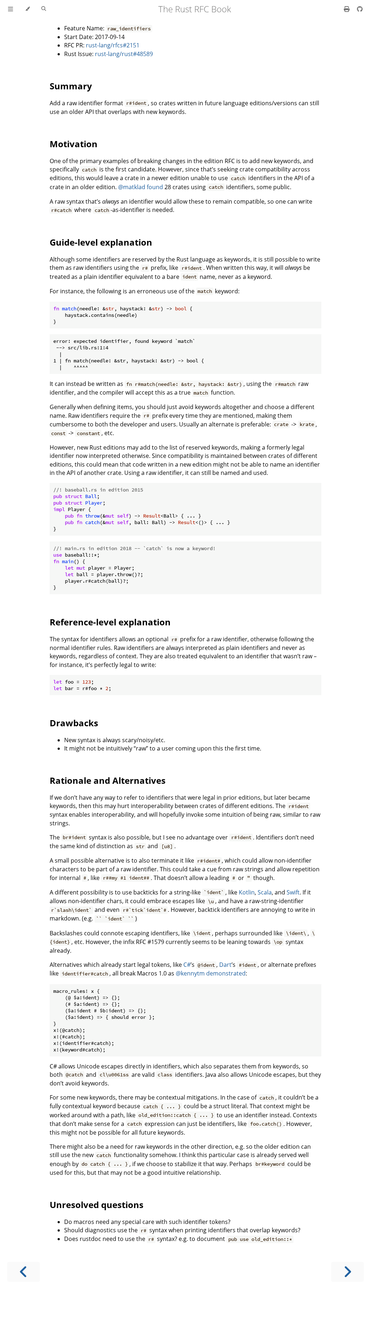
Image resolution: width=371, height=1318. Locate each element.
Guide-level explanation (101, 242)
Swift (293, 892)
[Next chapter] (347, 1272)
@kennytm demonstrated (211, 973)
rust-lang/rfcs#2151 (112, 45)
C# (187, 965)
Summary (71, 86)
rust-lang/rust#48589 (124, 54)
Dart (225, 965)
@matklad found (140, 187)
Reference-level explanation (110, 622)
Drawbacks (74, 723)
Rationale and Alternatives (108, 780)
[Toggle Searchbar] (44, 9)
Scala (265, 892)
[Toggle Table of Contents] (10, 9)
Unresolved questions (96, 1205)
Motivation (73, 144)
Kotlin (247, 892)
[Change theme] (27, 9)
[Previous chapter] (23, 1272)
